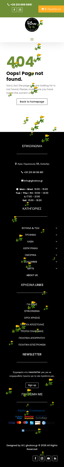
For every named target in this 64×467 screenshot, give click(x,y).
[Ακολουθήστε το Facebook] (14, 9)
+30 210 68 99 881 (33, 172)
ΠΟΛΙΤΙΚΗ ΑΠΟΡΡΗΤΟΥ (32, 338)
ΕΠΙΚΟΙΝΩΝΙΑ (32, 311)
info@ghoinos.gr (33, 180)
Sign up (32, 385)
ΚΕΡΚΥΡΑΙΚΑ (30, 248)
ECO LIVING (30, 261)
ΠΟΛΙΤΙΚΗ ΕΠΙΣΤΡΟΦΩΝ (32, 344)
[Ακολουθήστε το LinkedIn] (55, 458)
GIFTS (30, 268)
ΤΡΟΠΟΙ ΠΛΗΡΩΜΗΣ (32, 331)
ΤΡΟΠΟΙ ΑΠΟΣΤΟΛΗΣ (32, 324)
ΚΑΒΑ (30, 241)
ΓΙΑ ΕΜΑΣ (32, 304)
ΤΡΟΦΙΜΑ (30, 234)
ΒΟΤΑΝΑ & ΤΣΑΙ (30, 228)
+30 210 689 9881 (21, 4)
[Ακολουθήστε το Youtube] (48, 458)
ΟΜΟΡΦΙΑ (30, 255)
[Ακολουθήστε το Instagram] (20, 9)
